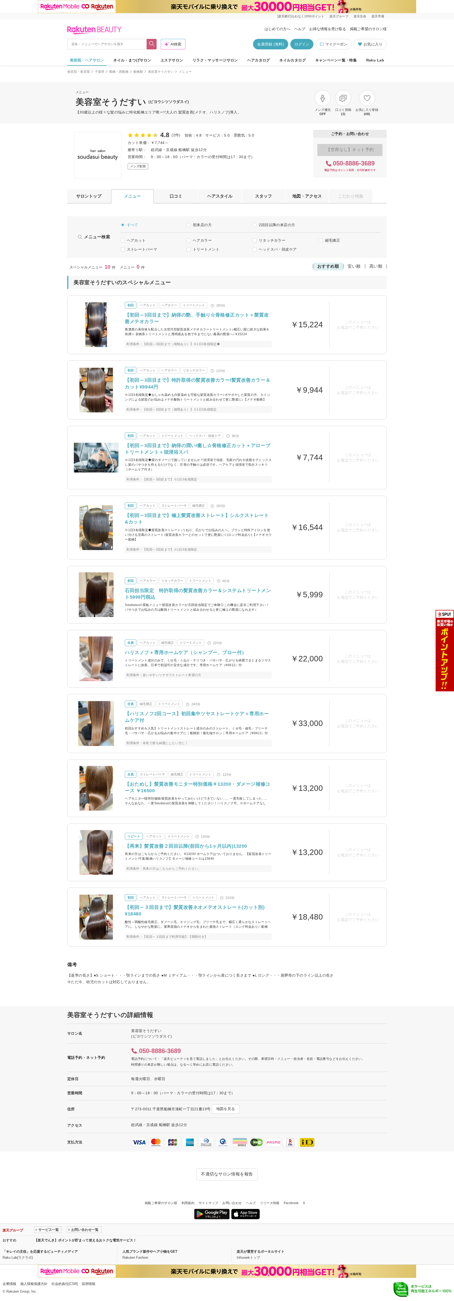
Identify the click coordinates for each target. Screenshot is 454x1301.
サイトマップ (208, 1203)
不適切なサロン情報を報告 (227, 1174)
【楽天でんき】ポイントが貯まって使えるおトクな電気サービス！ (85, 1240)
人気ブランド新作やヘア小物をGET (149, 1251)
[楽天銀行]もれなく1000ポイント (300, 16)
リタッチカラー (272, 240)
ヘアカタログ (258, 60)
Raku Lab (375, 60)
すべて (132, 225)
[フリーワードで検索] (152, 44)
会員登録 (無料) (270, 44)
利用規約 (188, 1203)
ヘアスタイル (220, 196)
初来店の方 (202, 225)
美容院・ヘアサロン (87, 60)
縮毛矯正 (332, 240)
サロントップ (88, 196)
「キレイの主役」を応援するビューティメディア (40, 1251)
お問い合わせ (232, 1203)
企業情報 (9, 1284)
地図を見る (225, 1109)
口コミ (176, 196)
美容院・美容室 (78, 72)
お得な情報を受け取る (327, 29)
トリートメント (206, 249)
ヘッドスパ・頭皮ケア (278, 249)
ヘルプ (299, 29)
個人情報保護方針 (34, 1284)
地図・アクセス (307, 196)
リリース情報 (270, 1203)
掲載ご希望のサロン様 (368, 29)
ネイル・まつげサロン (132, 60)
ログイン (302, 44)
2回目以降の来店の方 (277, 225)
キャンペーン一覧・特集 (336, 60)
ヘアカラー (202, 240)
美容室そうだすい (161, 72)
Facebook (291, 1203)
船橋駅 (138, 72)
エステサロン (172, 60)
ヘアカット (136, 240)
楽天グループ (338, 16)
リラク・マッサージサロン (215, 60)
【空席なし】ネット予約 (350, 149)
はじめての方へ (277, 29)
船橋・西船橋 (119, 72)
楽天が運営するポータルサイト (261, 1251)
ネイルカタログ (292, 60)
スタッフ (263, 196)
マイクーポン (336, 44)
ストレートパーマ (142, 249)
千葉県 (100, 72)
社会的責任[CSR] (64, 1284)
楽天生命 (360, 16)
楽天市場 (378, 16)
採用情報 (88, 1284)
